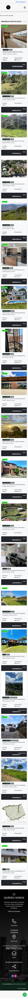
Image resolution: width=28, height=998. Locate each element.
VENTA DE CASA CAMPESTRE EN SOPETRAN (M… (13, 312)
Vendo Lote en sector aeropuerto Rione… (13, 828)
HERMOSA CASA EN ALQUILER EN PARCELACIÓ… (13, 742)
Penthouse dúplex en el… (13, 52)
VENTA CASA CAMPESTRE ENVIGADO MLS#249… (13, 484)
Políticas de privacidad (14, 911)
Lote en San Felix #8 (7, 227)
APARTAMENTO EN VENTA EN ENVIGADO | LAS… (13, 269)
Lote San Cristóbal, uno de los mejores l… (14, 527)
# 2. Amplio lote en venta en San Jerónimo (13, 785)
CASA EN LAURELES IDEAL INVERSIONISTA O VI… (13, 871)
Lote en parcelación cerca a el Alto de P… (13, 141)
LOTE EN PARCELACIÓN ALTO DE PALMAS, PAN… (13, 98)
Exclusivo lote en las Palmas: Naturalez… (13, 398)
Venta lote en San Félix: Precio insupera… (13, 441)
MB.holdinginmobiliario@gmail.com (14, 962)
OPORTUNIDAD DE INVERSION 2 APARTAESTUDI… (13, 355)
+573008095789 (14, 930)
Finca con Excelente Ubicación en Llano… (13, 656)
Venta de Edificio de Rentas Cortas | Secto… (14, 570)
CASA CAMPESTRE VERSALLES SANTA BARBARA (13, 613)
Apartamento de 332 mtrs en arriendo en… (13, 699)
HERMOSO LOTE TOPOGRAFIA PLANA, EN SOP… (13, 184)
